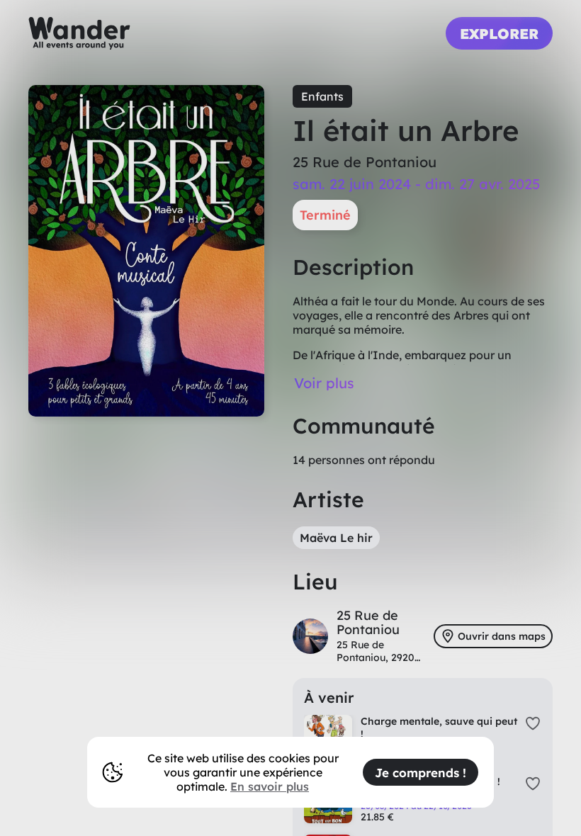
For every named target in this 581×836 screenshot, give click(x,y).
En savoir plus (269, 786)
